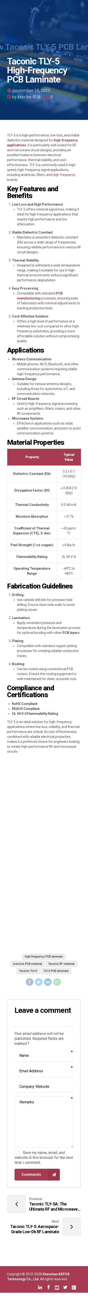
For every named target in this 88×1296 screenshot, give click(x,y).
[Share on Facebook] (29, 982)
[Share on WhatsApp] (57, 982)
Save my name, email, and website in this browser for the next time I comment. (44, 1157)
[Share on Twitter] (38, 982)
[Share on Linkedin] (48, 982)
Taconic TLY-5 (28, 971)
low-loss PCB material (27, 964)
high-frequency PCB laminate (44, 956)
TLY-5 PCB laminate (56, 971)
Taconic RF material (61, 964)
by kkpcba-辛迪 (26, 96)
